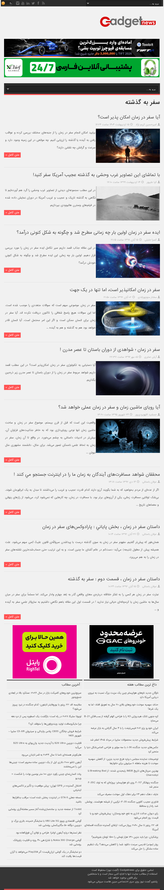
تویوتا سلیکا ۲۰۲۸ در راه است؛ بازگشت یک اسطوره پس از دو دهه (46, 716)
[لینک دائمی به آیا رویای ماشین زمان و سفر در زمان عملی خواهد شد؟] (128, 452)
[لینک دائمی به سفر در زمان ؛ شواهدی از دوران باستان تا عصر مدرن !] (128, 395)
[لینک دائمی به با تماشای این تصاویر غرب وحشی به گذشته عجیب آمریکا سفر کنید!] (128, 220)
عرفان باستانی (149, 482)
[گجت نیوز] (128, 29)
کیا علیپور (152, 182)
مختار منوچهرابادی (147, 297)
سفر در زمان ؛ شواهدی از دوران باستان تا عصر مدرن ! (110, 349)
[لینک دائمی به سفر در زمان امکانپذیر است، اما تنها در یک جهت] (128, 335)
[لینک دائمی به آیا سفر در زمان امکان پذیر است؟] (128, 162)
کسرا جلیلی (151, 240)
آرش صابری (150, 357)
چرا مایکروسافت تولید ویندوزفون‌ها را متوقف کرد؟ (54, 724)
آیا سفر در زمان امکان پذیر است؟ (129, 117)
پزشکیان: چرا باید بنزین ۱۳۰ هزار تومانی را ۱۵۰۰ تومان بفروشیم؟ (124, 837)
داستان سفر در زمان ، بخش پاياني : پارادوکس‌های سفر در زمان (101, 527)
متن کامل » (12, 155)
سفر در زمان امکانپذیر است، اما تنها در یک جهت (115, 290)
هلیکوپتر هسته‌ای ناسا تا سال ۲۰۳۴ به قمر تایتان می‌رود (51, 755)
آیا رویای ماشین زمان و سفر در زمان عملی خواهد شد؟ (109, 407)
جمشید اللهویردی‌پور (146, 415)
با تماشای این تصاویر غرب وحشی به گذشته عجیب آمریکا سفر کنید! (96, 175)
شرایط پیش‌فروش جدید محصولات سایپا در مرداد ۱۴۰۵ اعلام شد (124, 740)
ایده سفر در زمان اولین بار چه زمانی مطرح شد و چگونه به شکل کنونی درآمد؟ (88, 232)
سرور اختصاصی (126, 882)
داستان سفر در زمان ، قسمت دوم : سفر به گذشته (114, 579)
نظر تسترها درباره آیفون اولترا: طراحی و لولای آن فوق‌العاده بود (48, 833)
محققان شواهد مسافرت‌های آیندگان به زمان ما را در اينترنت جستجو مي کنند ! (87, 474)
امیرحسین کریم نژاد (146, 125)
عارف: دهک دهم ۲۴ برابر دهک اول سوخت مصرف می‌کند (127, 794)
